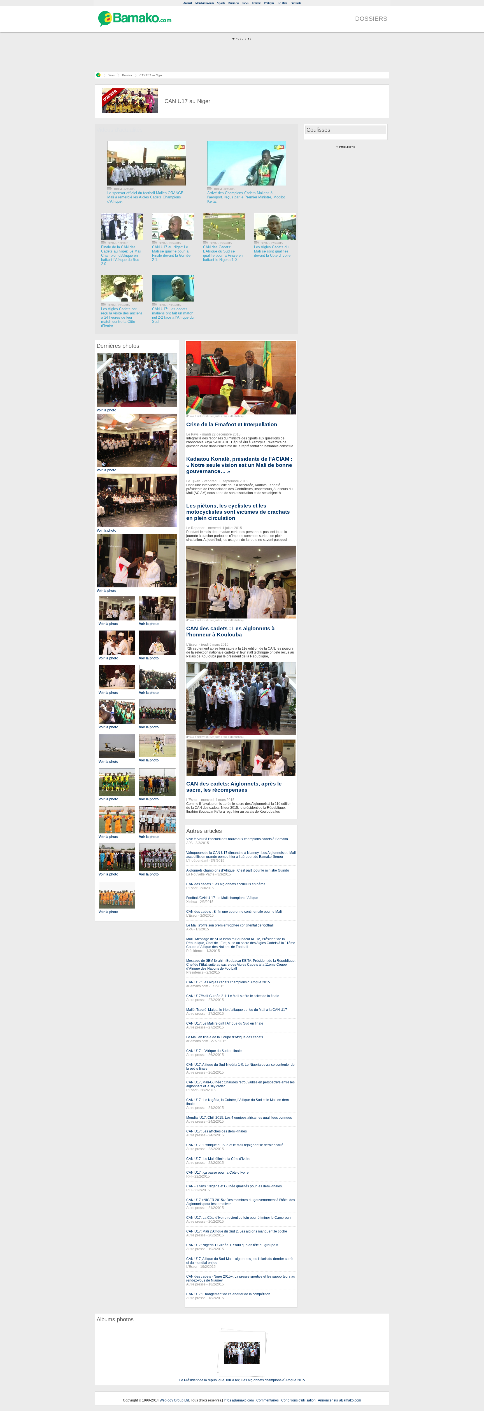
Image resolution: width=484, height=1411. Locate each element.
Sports (221, 2)
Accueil (187, 2)
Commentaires (267, 1400)
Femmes (256, 2)
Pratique (269, 2)
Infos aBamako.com (239, 1400)
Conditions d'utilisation (298, 1400)
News (245, 2)
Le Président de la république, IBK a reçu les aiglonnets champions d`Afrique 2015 (242, 1380)
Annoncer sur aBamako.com (339, 1400)
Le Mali (282, 2)
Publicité (295, 2)
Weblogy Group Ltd (174, 1400)
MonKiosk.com (204, 2)
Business (233, 2)
